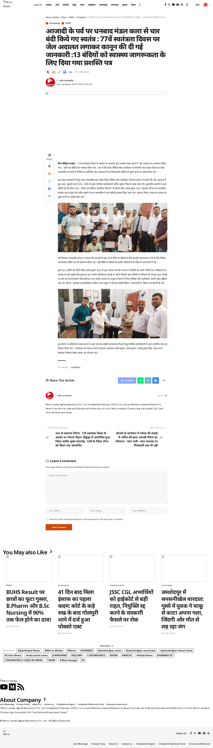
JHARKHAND (59, 655)
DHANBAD (75, 367)
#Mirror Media (53, 650)
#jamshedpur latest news (176, 650)
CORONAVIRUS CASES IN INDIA (23, 660)
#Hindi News (144, 655)
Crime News (63, 585)
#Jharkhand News (29, 650)
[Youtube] (4, 687)
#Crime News (12, 655)
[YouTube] (173, 5)
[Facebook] (165, 5)
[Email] (53, 72)
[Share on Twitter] (48, 72)
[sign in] (160, 5)
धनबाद (68, 23)
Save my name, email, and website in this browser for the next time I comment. (86, 519)
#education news (37, 655)
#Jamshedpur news (109, 650)
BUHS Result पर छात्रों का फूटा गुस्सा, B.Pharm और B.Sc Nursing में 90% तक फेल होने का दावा (28, 605)
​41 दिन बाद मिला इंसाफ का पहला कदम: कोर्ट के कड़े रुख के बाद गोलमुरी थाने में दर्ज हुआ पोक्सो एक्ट (78, 609)
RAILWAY (76, 655)
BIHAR (9, 585)
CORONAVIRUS (96, 655)
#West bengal (68, 660)
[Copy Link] (59, 72)
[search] (191, 4)
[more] (140, 4)
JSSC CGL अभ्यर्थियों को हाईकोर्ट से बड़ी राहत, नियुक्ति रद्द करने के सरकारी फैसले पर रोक (131, 605)
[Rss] (182, 5)
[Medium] (12, 687)
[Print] (65, 72)
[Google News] (178, 5)
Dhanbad (54, 23)
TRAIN (51, 660)
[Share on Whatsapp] (140, 380)
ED (83, 660)
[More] (70, 72)
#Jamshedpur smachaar (141, 650)
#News (71, 650)
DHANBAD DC (165, 655)
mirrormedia (66, 80)
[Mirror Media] (7, 4)
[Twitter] (169, 5)
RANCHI (127, 655)
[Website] (165, 395)
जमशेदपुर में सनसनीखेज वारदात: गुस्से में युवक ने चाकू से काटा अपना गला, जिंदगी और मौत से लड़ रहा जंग (182, 609)
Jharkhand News (117, 585)
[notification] (187, 5)
